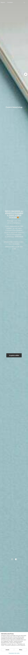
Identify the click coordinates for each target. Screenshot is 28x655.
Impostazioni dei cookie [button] (14, 653)
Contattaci (10, 2)
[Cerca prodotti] (26, 74)
